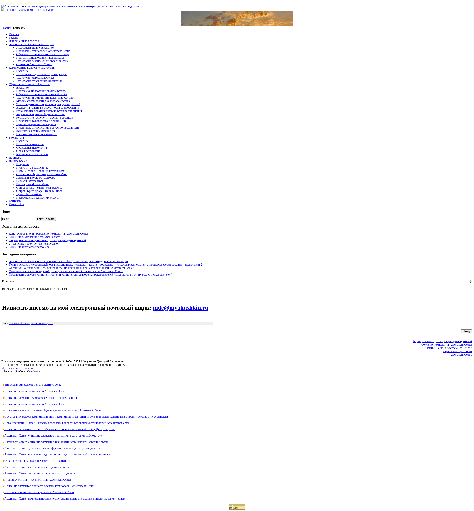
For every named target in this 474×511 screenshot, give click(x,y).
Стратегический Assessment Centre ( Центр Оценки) (37, 460)
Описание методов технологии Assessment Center (35, 404)
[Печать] (470, 281)
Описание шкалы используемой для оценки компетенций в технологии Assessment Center (66, 271)
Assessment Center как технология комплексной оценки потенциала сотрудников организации (68, 261)
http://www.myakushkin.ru (17, 368)
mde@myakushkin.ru (180, 307)
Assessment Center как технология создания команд (36, 467)
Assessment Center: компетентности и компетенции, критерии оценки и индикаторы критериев (64, 498)
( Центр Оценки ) (66, 397)
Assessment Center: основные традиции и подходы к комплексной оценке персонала (57, 454)
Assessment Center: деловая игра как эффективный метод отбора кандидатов (52, 448)
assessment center (19, 323)
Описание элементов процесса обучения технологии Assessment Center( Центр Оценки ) (60, 429)
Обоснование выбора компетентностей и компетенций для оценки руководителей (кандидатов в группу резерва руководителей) (90, 274)
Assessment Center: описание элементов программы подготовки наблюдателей (53, 435)
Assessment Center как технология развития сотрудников (40, 473)
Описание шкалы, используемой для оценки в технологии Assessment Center (52, 410)
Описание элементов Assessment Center (29, 397)
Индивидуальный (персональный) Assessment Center (37, 479)
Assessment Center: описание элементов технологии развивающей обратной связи (56, 441)
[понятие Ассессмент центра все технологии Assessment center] (2, 371)
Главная (6, 27)
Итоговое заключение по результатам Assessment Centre (39, 492)
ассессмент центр (42, 323)
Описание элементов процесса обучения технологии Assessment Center (49, 485)
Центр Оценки (53, 384)
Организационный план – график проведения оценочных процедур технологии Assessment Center (71, 267)
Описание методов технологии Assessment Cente (35, 391)
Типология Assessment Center (23, 384)
